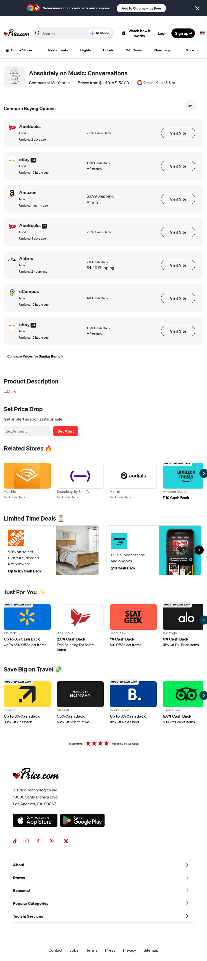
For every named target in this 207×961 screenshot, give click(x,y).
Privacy (129, 950)
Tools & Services (28, 916)
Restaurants (58, 50)
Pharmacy (162, 50)
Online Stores (22, 50)
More (190, 50)
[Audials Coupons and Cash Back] (133, 482)
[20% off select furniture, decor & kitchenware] (51, 550)
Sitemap (151, 950)
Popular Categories (30, 903)
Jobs (74, 950)
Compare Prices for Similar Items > (35, 356)
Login (163, 33)
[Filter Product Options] (190, 105)
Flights (85, 50)
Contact (55, 950)
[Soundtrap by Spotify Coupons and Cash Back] (80, 482)
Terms (91, 950)
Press (110, 950)
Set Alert (66, 431)
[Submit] (37, 34)
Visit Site (178, 133)
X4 (33, 160)
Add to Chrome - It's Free (141, 8)
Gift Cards (134, 50)
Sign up (181, 33)
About (18, 864)
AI (102, 33)
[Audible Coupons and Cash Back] (27, 482)
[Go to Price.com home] (17, 33)
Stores (19, 877)
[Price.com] (36, 785)
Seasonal (21, 890)
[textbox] (202, 33)
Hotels (108, 50)
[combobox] (73, 33)
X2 (44, 226)
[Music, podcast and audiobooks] (154, 550)
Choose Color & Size (159, 82)
